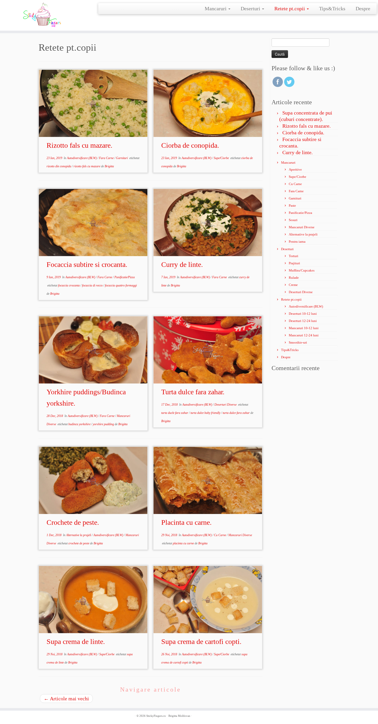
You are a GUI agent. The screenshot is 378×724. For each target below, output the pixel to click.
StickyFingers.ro (156, 715)
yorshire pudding (104, 424)
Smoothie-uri (298, 342)
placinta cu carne (184, 543)
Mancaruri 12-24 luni (304, 335)
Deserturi (251, 8)
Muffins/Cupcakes (301, 270)
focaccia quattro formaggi (121, 285)
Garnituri (122, 158)
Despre (363, 8)
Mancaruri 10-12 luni (304, 328)
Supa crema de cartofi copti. (201, 642)
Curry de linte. (182, 264)
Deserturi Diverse (225, 404)
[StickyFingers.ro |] (43, 15)
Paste (292, 205)
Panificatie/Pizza (124, 277)
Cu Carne (220, 535)
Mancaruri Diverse (240, 535)
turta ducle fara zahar (175, 413)
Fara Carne (106, 158)
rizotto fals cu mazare (87, 166)
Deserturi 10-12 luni (303, 314)
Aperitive (295, 169)
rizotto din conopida (59, 166)
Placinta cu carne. (186, 522)
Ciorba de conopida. (190, 145)
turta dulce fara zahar (236, 413)
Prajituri (294, 263)
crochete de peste (79, 543)
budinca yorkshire (79, 424)
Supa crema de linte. (76, 642)
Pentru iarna (297, 241)
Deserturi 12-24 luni (303, 321)
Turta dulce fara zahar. (192, 392)
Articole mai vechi (66, 698)
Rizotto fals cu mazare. (79, 145)
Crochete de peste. (73, 522)
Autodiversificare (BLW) (82, 158)
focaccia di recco (92, 285)
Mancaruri (216, 8)
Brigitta (109, 166)
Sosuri (293, 220)
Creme (293, 285)
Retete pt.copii (290, 8)
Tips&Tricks (332, 8)
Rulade (294, 278)
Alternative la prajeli (79, 535)
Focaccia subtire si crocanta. (87, 264)
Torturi (293, 256)
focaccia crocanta (69, 285)
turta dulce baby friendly (206, 413)
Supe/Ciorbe (222, 158)
